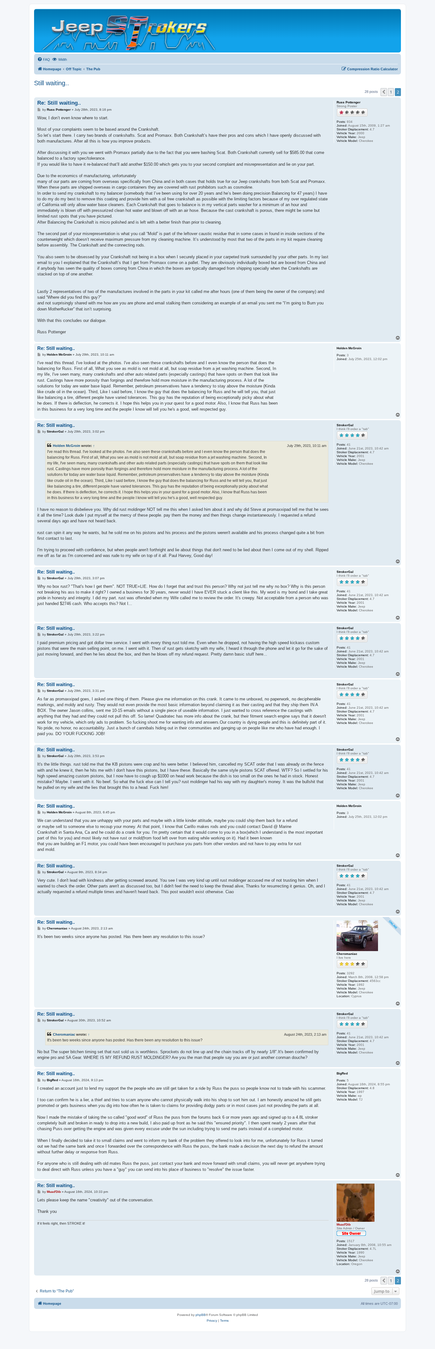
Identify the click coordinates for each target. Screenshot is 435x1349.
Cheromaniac (64, 1034)
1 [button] (391, 92)
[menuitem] (43, 59)
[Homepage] (129, 30)
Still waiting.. (51, 83)
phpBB (201, 1315)
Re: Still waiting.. (59, 103)
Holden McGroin (66, 446)
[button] (384, 92)
